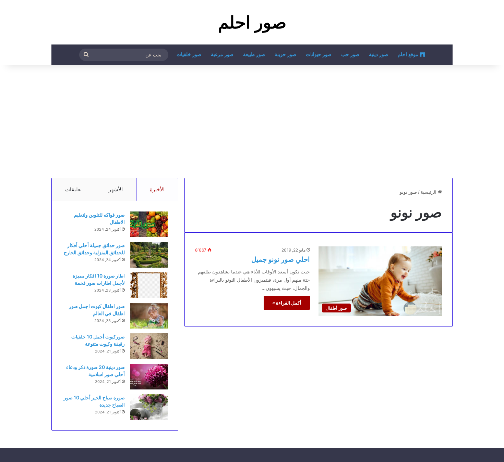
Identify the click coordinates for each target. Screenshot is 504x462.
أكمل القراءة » (286, 303)
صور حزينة (285, 54)
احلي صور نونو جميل (280, 259)
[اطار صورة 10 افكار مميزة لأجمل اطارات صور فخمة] (149, 285)
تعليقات (73, 189)
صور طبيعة (254, 54)
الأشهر (116, 189)
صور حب (350, 54)
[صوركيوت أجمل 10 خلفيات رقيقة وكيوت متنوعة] (149, 346)
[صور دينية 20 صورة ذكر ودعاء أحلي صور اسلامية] (149, 376)
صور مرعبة (222, 54)
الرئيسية (429, 192)
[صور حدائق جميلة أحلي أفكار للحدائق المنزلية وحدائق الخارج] (149, 255)
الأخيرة (157, 189)
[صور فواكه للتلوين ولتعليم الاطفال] (149, 224)
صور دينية (378, 54)
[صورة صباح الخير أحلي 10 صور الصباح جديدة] (149, 407)
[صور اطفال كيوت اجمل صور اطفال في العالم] (149, 316)
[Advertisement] (252, 120)
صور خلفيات (189, 54)
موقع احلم (409, 54)
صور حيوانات (319, 54)
